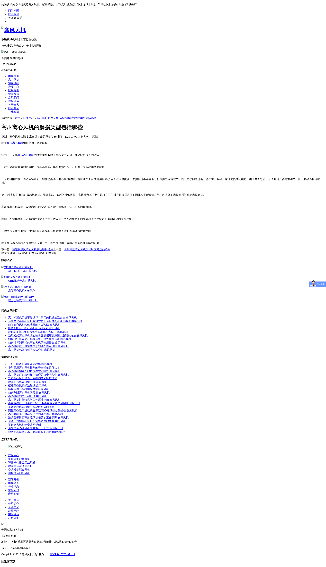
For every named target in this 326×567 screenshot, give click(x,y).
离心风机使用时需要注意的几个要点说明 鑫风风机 (38, 346)
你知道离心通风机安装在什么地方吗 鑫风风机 (35, 428)
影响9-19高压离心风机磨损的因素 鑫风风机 (34, 328)
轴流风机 (13, 83)
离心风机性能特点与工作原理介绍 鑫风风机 (34, 399)
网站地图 (13, 10)
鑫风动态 (13, 483)
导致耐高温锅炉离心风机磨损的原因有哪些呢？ (36, 431)
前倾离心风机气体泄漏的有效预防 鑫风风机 (34, 324)
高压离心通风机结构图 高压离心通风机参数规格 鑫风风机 (42, 410)
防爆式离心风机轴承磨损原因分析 (28, 389)
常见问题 (13, 490)
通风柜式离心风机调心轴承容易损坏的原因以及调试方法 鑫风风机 (48, 335)
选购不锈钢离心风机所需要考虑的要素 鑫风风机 (37, 421)
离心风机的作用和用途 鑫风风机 (27, 396)
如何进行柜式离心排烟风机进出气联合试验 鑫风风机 (39, 339)
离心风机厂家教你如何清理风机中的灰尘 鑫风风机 (38, 374)
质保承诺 (13, 101)
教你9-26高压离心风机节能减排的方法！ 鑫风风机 (38, 331)
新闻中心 (28, 118)
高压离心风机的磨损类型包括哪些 (76, 118)
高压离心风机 (26, 155)
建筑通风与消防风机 (20, 466)
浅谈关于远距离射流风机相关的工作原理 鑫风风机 (38, 417)
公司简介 (13, 503)
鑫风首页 (13, 76)
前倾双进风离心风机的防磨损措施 (32, 249)
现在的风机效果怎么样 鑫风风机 (27, 381)
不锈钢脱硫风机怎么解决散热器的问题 (31, 406)
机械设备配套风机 (19, 458)
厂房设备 (13, 517)
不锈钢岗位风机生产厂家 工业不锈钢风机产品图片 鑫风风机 (44, 403)
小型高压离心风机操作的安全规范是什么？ (34, 367)
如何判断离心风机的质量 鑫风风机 (29, 392)
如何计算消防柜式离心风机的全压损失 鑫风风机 (37, 342)
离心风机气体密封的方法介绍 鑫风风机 (31, 349)
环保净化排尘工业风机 (21, 462)
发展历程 (13, 510)
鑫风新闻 (13, 97)
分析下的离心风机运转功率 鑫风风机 (30, 364)
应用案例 (13, 90)
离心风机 (13, 79)
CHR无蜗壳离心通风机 (22, 280)
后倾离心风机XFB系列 (21, 290)
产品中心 (13, 86)
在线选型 (13, 111)
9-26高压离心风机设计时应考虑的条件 (87, 249)
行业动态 (13, 486)
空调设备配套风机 (19, 469)
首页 (17, 118)
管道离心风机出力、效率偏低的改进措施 (32, 378)
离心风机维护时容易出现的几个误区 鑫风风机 (35, 414)
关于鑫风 (13, 104)
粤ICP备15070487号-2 (62, 554)
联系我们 (13, 14)
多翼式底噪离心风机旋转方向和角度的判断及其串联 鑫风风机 (45, 321)
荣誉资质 (13, 94)
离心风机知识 (45, 118)
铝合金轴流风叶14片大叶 (23, 300)
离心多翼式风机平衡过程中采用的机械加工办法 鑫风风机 (42, 317)
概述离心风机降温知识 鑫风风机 (27, 385)
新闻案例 (13, 479)
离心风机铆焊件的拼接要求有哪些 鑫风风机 (34, 371)
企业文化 (13, 507)
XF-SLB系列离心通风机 (22, 270)
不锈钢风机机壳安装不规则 (24, 424)
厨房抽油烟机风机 (19, 473)
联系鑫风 (13, 108)
